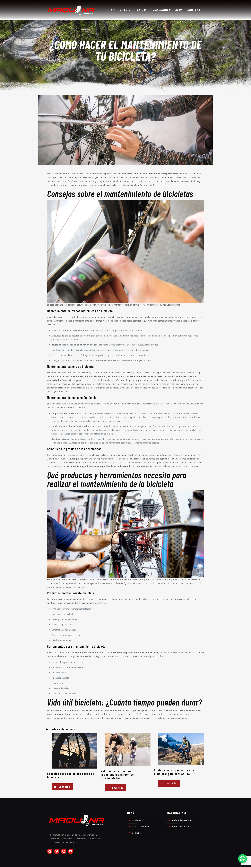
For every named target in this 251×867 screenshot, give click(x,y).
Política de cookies (181, 826)
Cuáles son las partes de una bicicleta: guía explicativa (174, 772)
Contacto (136, 832)
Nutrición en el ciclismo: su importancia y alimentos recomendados (120, 774)
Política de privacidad (182, 820)
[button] (242, 858)
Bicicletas (136, 820)
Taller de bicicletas (140, 826)
